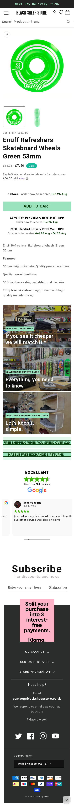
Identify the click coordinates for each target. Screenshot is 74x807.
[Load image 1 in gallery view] (14, 116)
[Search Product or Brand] (68, 21)
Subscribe (58, 587)
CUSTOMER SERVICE (34, 662)
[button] (8, 13)
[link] (37, 442)
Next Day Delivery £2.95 (37, 4)
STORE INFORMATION (34, 671)
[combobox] (37, 21)
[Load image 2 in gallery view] (37, 116)
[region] (37, 4)
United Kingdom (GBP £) (32, 763)
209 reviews (43, 484)
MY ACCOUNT (34, 652)
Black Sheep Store (41, 797)
